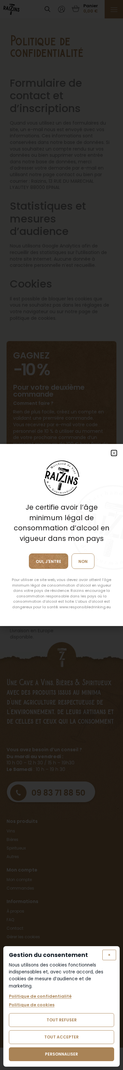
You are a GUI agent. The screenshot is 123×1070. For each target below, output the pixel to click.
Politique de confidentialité (40, 996)
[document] (61, 535)
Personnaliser (61, 1054)
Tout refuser (62, 1020)
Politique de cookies (31, 1005)
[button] (114, 453)
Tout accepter (61, 1037)
